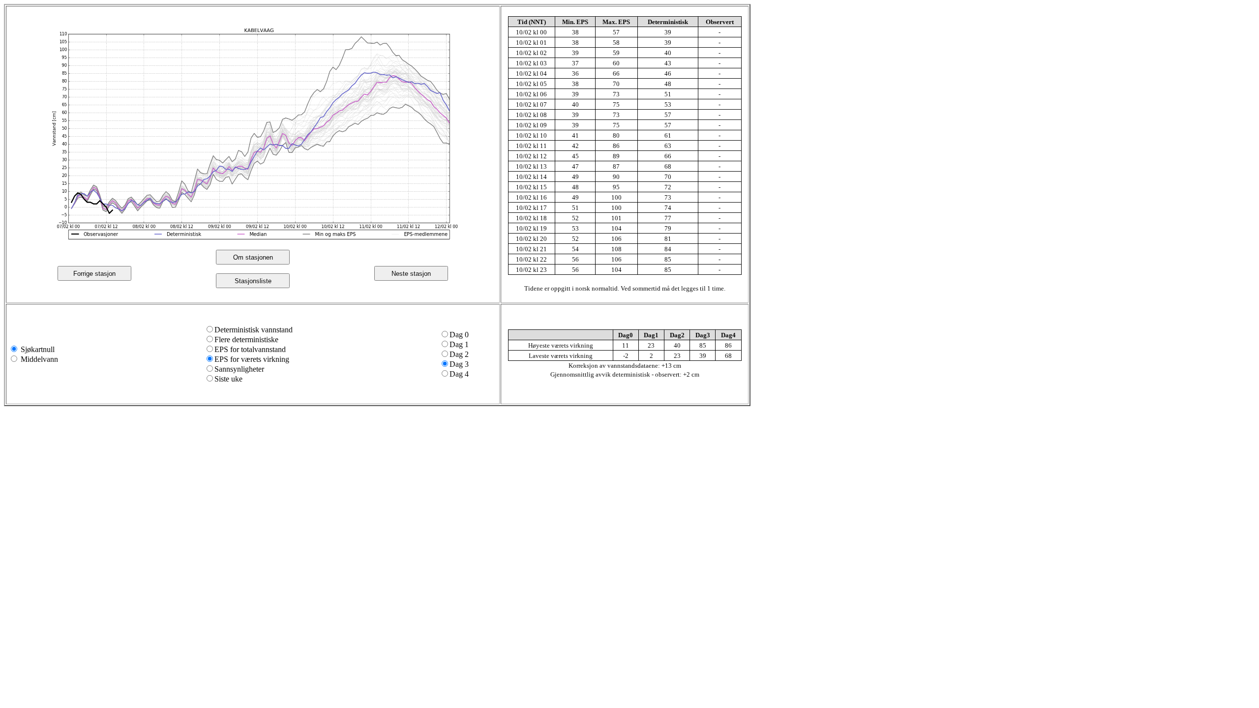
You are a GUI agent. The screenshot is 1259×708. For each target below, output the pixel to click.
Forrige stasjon (94, 273)
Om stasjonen (253, 257)
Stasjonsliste (253, 281)
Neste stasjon (411, 273)
